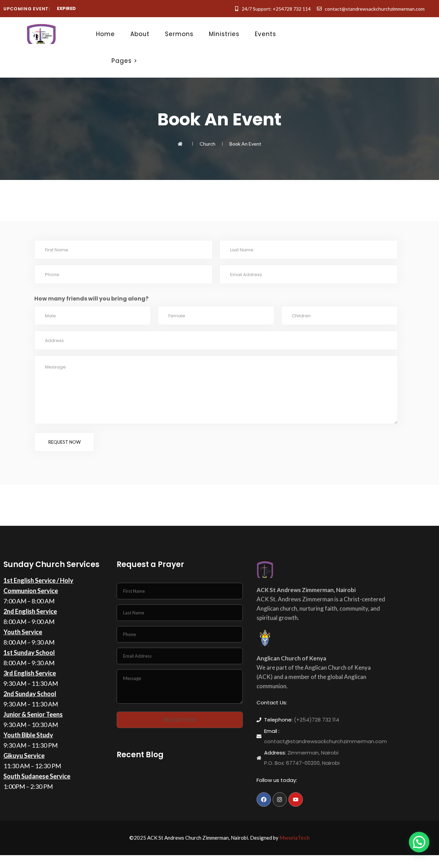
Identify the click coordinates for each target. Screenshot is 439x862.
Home (105, 34)
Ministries (224, 34)
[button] (419, 842)
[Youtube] (295, 799)
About (140, 34)
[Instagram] (280, 799)
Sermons (179, 34)
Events (265, 34)
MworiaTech (295, 838)
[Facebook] (264, 799)
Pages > (124, 61)
